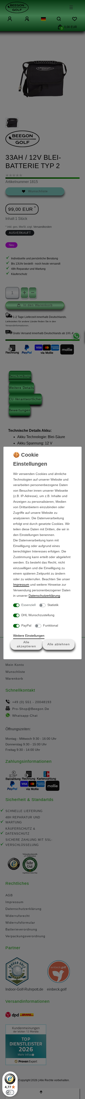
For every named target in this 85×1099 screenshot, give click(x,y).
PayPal (26, 625)
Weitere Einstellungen (28, 635)
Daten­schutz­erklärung (44, 595)
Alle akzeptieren (26, 644)
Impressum (21, 584)
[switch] (10, 1092)
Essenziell (28, 604)
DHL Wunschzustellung (37, 615)
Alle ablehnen (58, 644)
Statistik (52, 604)
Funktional (50, 625)
